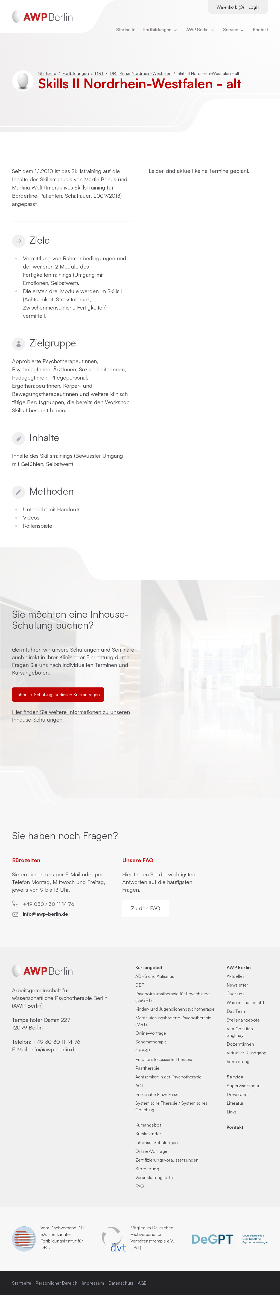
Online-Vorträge (150, 1033)
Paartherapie (147, 1068)
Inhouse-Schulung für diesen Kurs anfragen (58, 694)
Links (232, 1112)
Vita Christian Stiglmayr (240, 1032)
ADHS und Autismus (154, 976)
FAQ (139, 1186)
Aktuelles (236, 976)
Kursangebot (148, 967)
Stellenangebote (243, 1020)
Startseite (125, 29)
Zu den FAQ (145, 908)
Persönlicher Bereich (56, 1283)
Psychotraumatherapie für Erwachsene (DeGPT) (172, 997)
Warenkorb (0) (230, 7)
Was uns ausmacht (245, 1002)
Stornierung (147, 1168)
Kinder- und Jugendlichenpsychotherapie (175, 1009)
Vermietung (238, 1061)
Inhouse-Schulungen (156, 1142)
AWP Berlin (198, 29)
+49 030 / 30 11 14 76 (48, 904)
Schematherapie (151, 1042)
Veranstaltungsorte (154, 1177)
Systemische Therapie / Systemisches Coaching (171, 1106)
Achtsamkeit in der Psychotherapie (168, 1077)
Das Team (236, 1011)
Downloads (238, 1094)
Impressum (93, 1283)
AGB (142, 1283)
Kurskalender (148, 1133)
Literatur (235, 1103)
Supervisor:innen (244, 1085)
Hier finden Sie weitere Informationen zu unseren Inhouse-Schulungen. (71, 715)
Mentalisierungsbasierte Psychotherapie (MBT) (173, 1021)
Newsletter (237, 985)
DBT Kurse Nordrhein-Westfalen (140, 73)
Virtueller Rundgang (247, 1052)
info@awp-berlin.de (45, 914)
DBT (99, 73)
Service (235, 1077)
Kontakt (260, 29)
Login (253, 7)
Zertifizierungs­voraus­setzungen (167, 1160)
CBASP (142, 1050)
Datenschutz (121, 1283)
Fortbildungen (158, 29)
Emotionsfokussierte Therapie (163, 1059)
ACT (139, 1085)
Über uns (235, 993)
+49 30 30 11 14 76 (56, 1041)
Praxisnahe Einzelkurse (157, 1094)
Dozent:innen (240, 1044)
